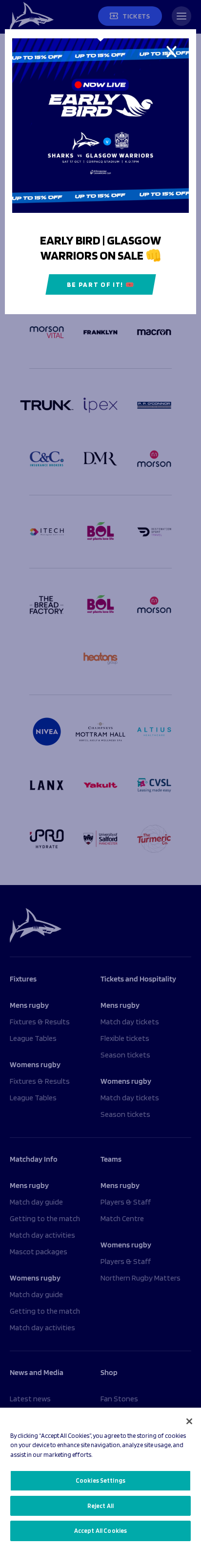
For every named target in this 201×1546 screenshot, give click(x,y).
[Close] (189, 1421)
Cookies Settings (100, 1480)
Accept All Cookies (100, 1530)
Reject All (100, 1505)
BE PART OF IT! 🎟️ (101, 284)
